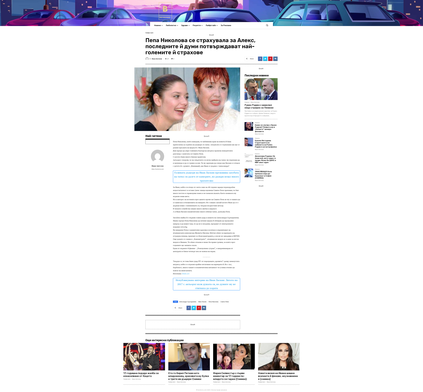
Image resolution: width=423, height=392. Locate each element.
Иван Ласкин (202, 301)
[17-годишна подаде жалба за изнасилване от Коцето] (144, 356)
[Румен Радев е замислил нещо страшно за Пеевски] (261, 89)
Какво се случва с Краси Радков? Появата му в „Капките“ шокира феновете (265, 128)
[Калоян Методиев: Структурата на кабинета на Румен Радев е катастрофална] (249, 142)
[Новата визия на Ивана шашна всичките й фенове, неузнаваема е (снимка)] (279, 356)
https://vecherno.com (157, 169)
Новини (247, 102)
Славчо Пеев (225, 301)
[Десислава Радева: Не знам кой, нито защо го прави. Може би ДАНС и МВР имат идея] (249, 157)
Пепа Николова (213, 301)
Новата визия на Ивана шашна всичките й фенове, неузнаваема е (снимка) (278, 376)
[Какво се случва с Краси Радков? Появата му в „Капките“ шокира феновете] (249, 126)
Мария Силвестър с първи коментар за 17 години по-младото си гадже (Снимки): (230, 376)
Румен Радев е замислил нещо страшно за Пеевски (259, 106)
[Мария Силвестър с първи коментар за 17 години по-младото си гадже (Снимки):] (234, 356)
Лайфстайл (149, 33)
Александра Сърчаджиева (187, 301)
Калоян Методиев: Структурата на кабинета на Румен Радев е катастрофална (266, 144)
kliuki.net (185, 273)
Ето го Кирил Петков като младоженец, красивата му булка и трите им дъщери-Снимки (188, 376)
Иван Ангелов (157, 59)
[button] (267, 25)
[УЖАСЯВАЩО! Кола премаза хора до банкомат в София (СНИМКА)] (249, 173)
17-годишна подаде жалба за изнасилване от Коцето (141, 375)
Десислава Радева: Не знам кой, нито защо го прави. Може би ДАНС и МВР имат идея (265, 159)
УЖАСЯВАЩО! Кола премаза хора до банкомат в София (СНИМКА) (263, 175)
